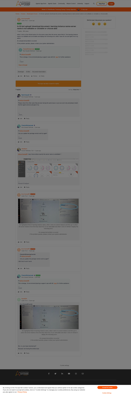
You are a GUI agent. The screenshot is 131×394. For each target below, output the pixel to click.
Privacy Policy (22, 392)
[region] (65, 389)
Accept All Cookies (107, 387)
